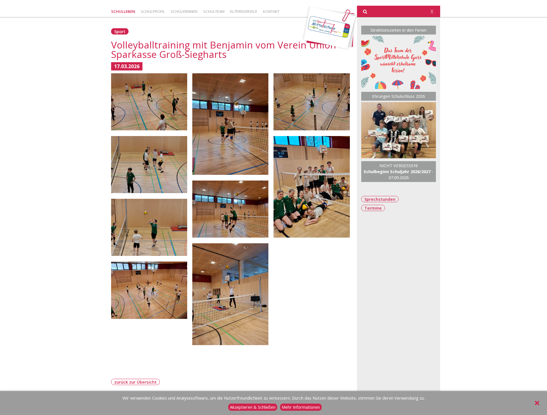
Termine (373, 208)
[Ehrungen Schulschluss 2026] (398, 130)
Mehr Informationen (301, 407)
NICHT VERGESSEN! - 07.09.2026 (398, 171)
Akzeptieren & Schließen (252, 407)
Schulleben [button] (123, 11)
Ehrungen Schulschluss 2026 (398, 96)
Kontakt (271, 11)
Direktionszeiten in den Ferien (398, 30)
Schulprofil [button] (153, 11)
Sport (119, 31)
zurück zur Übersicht (135, 382)
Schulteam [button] (213, 11)
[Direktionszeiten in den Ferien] (398, 62)
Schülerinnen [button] (184, 11)
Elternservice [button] (243, 11)
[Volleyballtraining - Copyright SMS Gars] (149, 102)
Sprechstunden (379, 199)
